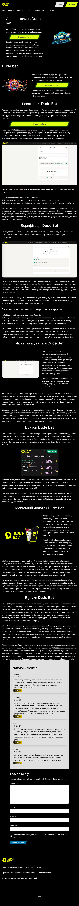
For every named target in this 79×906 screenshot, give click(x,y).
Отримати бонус (24, 37)
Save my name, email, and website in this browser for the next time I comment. (41, 835)
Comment (15, 784)
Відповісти (18, 690)
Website (13, 825)
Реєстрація (71, 4)
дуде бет (31, 133)
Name (13, 807)
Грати (60, 4)
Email (13, 816)
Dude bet (30, 208)
